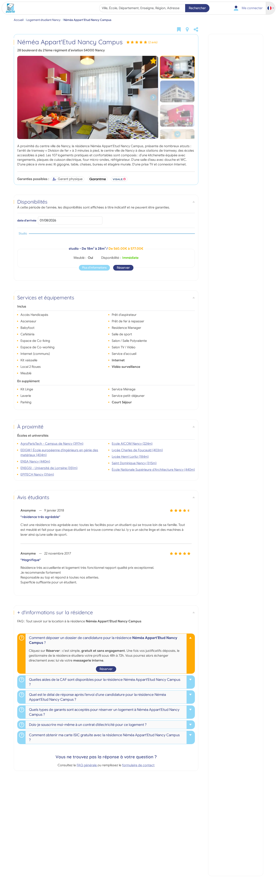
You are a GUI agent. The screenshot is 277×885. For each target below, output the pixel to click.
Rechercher (197, 8)
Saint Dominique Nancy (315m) (134, 463)
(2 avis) (153, 42)
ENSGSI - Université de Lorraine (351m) (48, 468)
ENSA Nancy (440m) (35, 462)
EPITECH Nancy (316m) (37, 475)
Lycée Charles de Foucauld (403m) (137, 450)
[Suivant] (153, 97)
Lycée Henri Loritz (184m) (130, 457)
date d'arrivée (26, 220)
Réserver (123, 268)
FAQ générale (87, 765)
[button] (270, 8)
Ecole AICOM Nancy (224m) (132, 444)
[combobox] (143, 8)
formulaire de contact (138, 765)
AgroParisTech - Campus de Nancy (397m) (51, 444)
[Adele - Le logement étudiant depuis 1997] (9, 8)
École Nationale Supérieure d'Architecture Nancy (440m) (153, 470)
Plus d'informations (94, 267)
